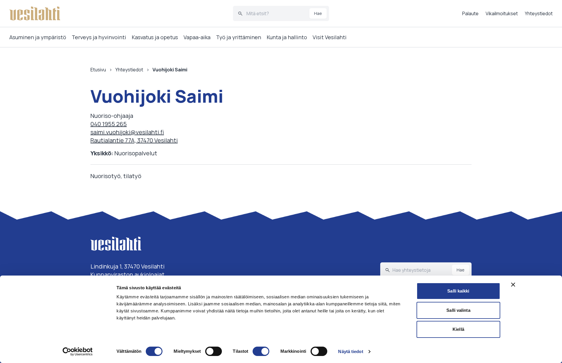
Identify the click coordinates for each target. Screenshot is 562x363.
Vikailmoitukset (502, 13)
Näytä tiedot (350, 351)
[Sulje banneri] (513, 285)
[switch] (213, 351)
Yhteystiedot (539, 13)
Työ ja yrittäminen (238, 37)
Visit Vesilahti (330, 37)
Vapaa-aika (197, 37)
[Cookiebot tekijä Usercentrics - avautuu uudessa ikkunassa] (77, 351)
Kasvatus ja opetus (155, 37)
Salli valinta (458, 310)
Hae (318, 13)
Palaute (470, 13)
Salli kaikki (458, 290)
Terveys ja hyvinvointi (99, 37)
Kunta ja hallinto (287, 37)
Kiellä (458, 329)
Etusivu (98, 69)
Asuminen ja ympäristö (37, 37)
